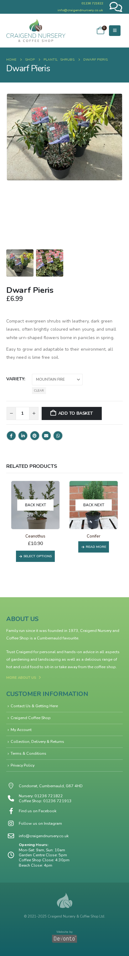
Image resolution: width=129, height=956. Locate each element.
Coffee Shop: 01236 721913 (45, 800)
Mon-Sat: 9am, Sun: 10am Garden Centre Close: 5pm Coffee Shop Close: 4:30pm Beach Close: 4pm (44, 857)
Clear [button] (39, 390)
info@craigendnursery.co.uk (80, 10)
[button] (115, 30)
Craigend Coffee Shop (31, 717)
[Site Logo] (36, 30)
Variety (15, 379)
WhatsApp (58, 436)
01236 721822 (92, 3)
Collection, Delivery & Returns (37, 741)
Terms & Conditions (28, 753)
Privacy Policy (22, 765)
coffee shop (105, 666)
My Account (21, 729)
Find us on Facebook (37, 810)
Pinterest (35, 436)
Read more (96, 546)
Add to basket (75, 413)
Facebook (11, 436)
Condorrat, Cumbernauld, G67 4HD (51, 785)
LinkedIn (23, 436)
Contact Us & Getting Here (34, 705)
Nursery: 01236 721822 (41, 795)
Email (46, 436)
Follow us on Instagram (40, 823)
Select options (37, 556)
